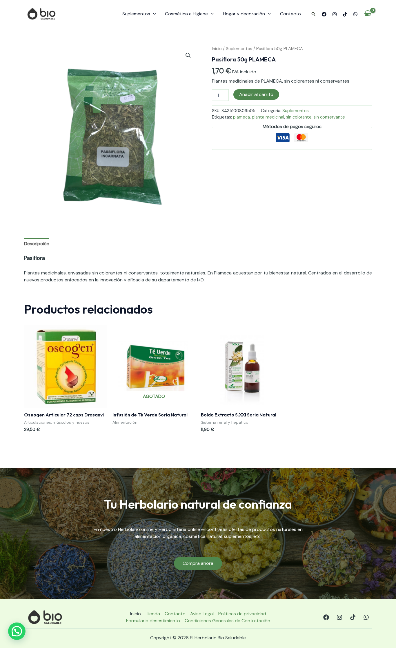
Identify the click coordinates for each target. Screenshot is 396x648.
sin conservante (329, 117)
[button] (313, 14)
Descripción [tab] (36, 244)
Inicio (217, 49)
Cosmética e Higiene (186, 14)
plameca (241, 117)
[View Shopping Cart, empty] (368, 14)
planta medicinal (268, 117)
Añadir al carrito (256, 94)
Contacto (290, 14)
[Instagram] (334, 14)
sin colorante (299, 117)
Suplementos (136, 14)
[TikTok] (345, 14)
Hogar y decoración (244, 14)
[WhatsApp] (355, 14)
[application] (153, 14)
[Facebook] (324, 14)
